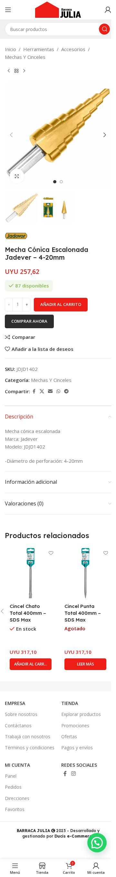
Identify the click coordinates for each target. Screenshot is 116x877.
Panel (10, 776)
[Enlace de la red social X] (42, 391)
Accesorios (73, 49)
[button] (11, 134)
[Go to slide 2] (61, 181)
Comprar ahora (29, 321)
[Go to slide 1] (54, 181)
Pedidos (13, 787)
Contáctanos (18, 725)
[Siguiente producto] (24, 71)
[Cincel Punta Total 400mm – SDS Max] (85, 573)
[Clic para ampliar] (17, 176)
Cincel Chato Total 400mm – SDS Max (28, 613)
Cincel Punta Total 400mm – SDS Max (82, 613)
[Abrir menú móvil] (8, 9)
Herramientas (38, 49)
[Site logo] (58, 9)
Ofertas (69, 736)
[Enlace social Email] (50, 391)
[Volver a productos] (16, 71)
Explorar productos (81, 714)
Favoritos (14, 809)
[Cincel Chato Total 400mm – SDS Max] (30, 573)
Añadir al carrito (60, 304)
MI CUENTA (17, 765)
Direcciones (17, 798)
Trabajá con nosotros (27, 736)
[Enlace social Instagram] (73, 773)
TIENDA (69, 703)
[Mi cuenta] (108, 9)
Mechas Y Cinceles (25, 57)
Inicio (10, 49)
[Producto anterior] (9, 71)
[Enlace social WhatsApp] (58, 391)
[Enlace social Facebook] (34, 391)
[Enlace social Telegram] (66, 391)
